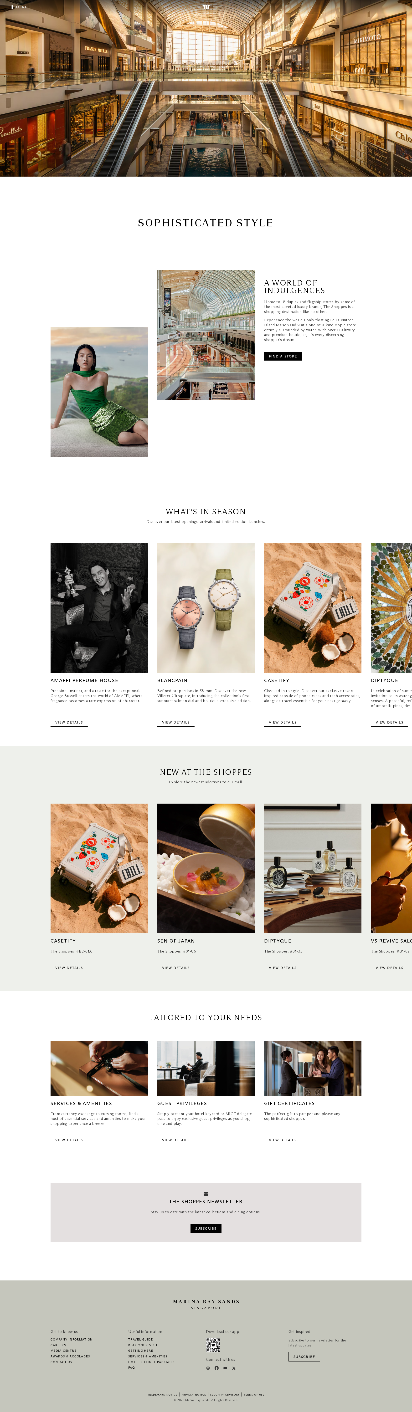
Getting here (140, 1351)
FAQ (131, 1367)
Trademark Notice (163, 1395)
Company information (72, 1339)
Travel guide (140, 1339)
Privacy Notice (194, 1395)
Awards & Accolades (70, 1356)
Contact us (61, 1362)
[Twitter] (234, 1369)
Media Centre (64, 1351)
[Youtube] (225, 1369)
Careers (58, 1345)
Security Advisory (225, 1395)
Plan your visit (143, 1345)
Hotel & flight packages (151, 1362)
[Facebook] (217, 1369)
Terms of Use (254, 1395)
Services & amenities (147, 1356)
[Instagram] (208, 1369)
